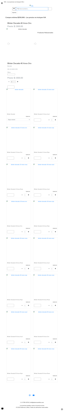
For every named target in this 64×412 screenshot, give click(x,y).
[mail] (34, 395)
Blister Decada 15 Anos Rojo (42, 152)
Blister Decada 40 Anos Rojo (15, 299)
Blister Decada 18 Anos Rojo (42, 226)
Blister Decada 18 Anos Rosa (15, 263)
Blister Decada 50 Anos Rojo (15, 373)
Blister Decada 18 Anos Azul (42, 189)
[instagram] (30, 395)
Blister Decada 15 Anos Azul (42, 114)
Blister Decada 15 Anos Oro (14, 152)
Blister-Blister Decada (11, 74)
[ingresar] (14, 8)
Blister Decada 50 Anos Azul (15, 336)
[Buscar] (50, 8)
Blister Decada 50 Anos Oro (41, 336)
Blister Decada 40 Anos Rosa (42, 299)
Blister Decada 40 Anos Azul (42, 263)
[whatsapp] (62, 409)
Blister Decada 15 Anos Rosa (15, 189)
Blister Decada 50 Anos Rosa (42, 373)
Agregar (10, 87)
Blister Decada (11, 114)
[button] (8, 43)
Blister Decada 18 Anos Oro (14, 226)
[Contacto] (2, 409)
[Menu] (1, 3)
